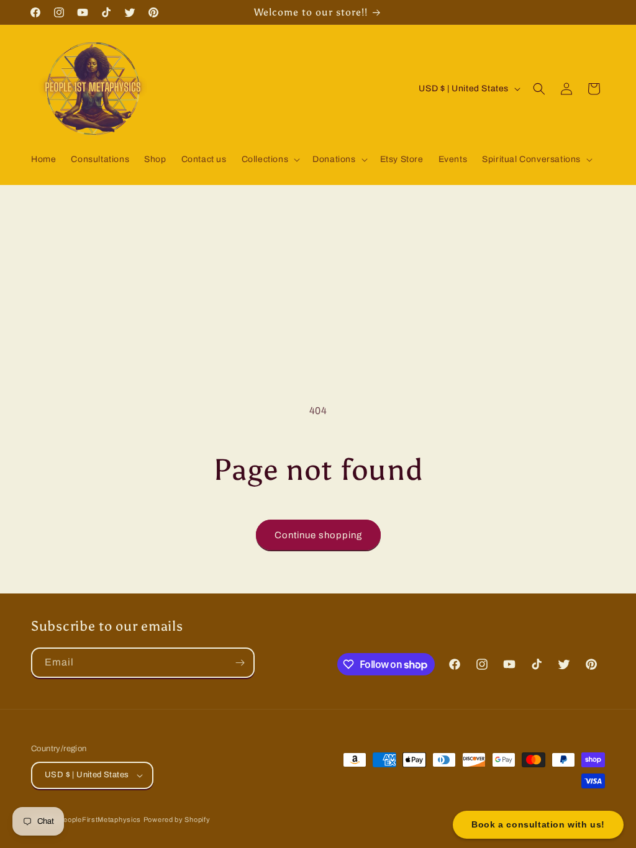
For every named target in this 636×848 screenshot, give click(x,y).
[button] (270, 160)
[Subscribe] (239, 662)
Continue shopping (318, 535)
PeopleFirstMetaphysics (100, 819)
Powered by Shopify (177, 819)
